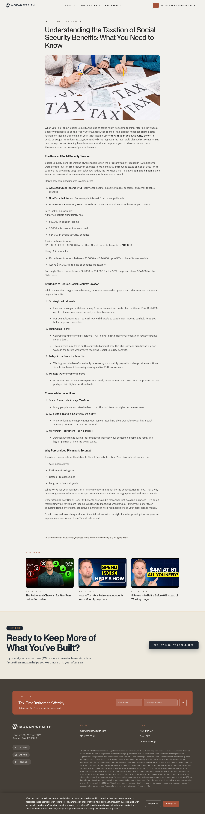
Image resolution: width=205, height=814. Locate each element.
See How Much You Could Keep (174, 645)
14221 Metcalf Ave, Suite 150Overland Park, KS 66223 (26, 736)
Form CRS (145, 736)
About (69, 5)
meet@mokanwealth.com (93, 731)
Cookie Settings (148, 741)
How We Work (88, 5)
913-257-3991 (87, 736)
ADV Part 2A (146, 731)
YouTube (22, 747)
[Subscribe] (183, 702)
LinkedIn (22, 755)
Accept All (171, 803)
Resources (112, 5)
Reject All (153, 803)
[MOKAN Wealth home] (20, 5)
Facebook (23, 762)
